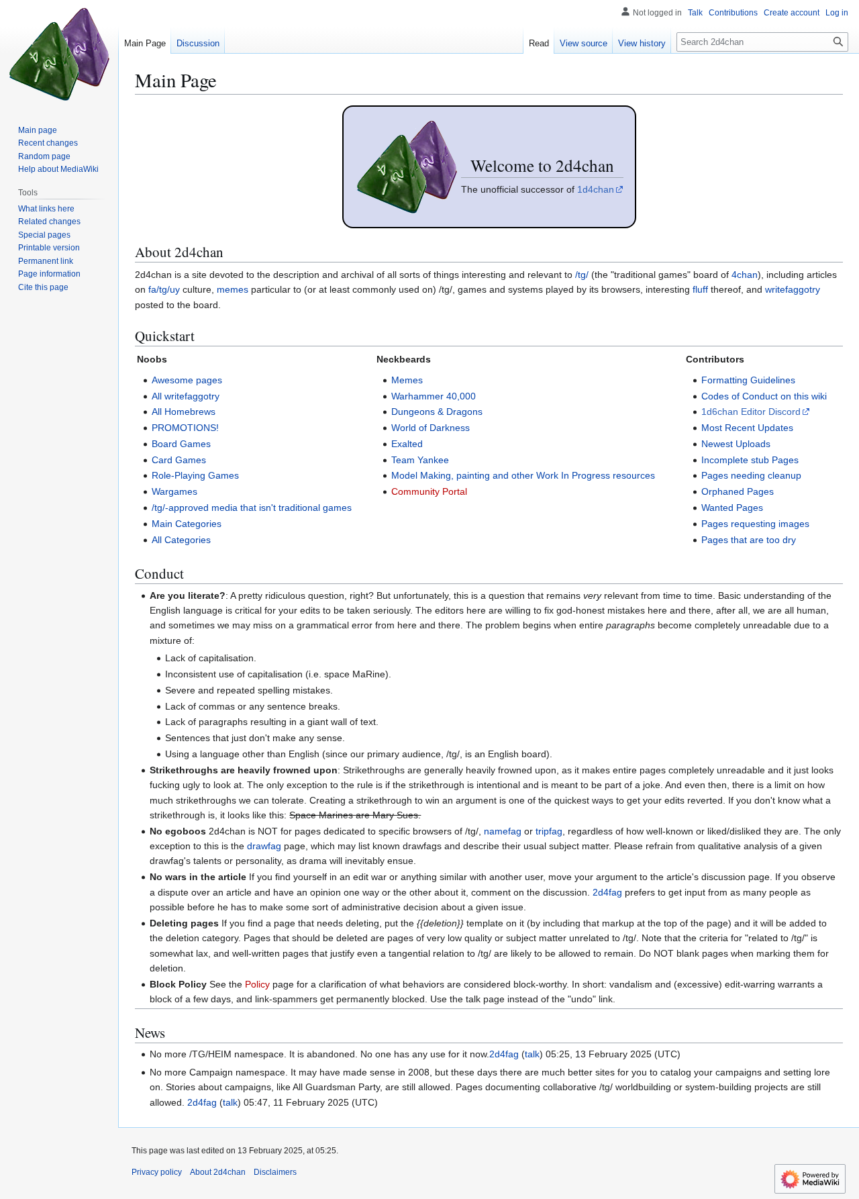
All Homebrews (183, 411)
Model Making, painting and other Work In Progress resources (523, 475)
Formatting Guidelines (748, 380)
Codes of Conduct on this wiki (764, 396)
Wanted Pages (732, 507)
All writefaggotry (185, 396)
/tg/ (582, 274)
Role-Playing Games (195, 475)
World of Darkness (430, 427)
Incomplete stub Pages (750, 459)
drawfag (264, 846)
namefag (502, 831)
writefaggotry (792, 289)
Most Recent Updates (747, 427)
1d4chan (595, 189)
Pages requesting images (755, 523)
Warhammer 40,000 (433, 396)
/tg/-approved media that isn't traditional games (252, 507)
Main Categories (186, 523)
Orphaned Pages (737, 491)
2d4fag (607, 892)
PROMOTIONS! (185, 427)
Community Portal (429, 491)
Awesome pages (187, 380)
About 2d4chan (218, 1172)
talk (532, 1054)
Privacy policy (157, 1172)
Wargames (174, 491)
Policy (257, 984)
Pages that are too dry (748, 539)
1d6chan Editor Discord (751, 411)
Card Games (179, 459)
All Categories (181, 539)
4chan (744, 274)
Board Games (181, 443)
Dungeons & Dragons (437, 411)
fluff (700, 289)
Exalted (407, 443)
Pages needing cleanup (751, 475)
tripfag (549, 831)
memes (232, 289)
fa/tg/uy (164, 289)
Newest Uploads (735, 443)
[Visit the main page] (59, 53)
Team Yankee (420, 459)
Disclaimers (275, 1172)
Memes (407, 380)
